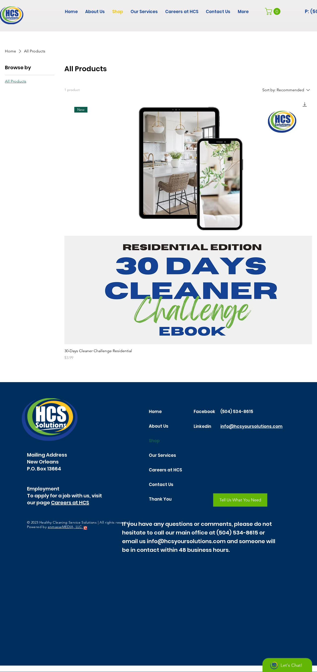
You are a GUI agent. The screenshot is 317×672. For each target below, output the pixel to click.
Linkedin (202, 426)
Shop (154, 441)
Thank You (160, 499)
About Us (158, 426)
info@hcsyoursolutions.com (251, 426)
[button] (273, 11)
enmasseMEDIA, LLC (65, 527)
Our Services (162, 455)
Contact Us (161, 484)
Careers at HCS (70, 502)
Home (155, 412)
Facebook (204, 412)
